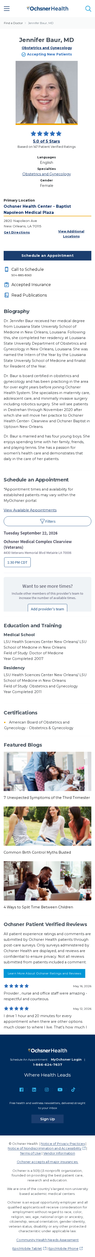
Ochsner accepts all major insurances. (47, 1162)
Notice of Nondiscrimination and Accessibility (44, 1148)
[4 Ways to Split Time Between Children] (47, 880)
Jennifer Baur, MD (41, 23)
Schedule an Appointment (47, 255)
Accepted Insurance (31, 284)
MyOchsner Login (66, 1059)
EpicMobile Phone (63, 1248)
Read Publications (29, 295)
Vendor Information (59, 1153)
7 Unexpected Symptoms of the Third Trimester (47, 797)
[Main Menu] (7, 8)
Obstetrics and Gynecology (47, 48)
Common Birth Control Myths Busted (37, 852)
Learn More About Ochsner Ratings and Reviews (44, 973)
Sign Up (52, 1118)
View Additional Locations (71, 234)
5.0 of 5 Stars (46, 141)
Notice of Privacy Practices (63, 1144)
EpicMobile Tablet (27, 1248)
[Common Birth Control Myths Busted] (47, 826)
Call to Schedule (27, 272)
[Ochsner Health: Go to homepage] (47, 7)
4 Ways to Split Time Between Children (38, 907)
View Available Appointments (30, 510)
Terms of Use (30, 1153)
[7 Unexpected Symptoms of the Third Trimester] (47, 771)
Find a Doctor (13, 23)
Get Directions (17, 232)
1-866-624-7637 (47, 1064)
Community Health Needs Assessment (47, 1240)
